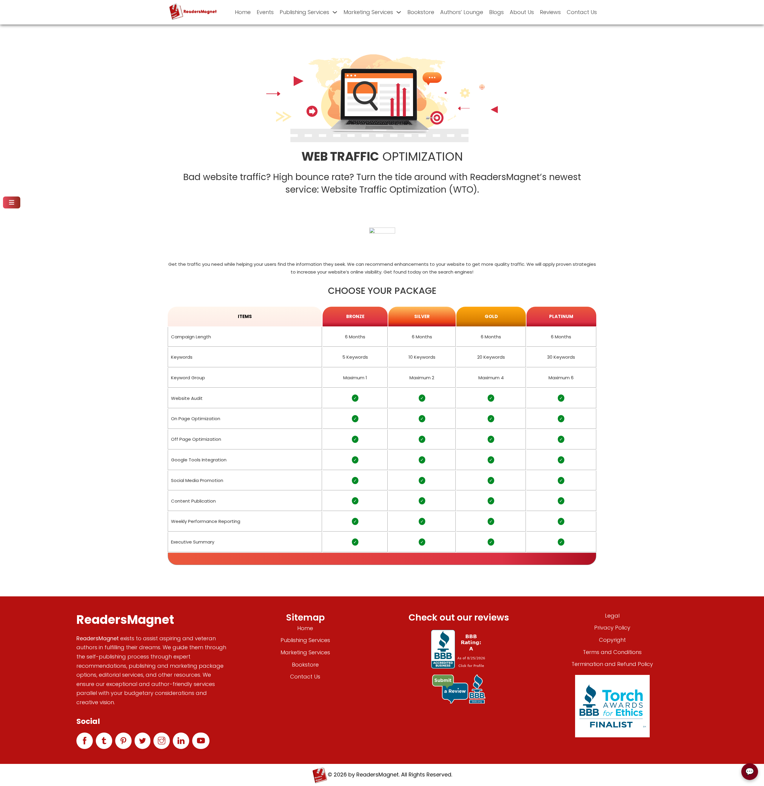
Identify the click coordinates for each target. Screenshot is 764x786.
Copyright (612, 640)
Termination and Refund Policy (612, 664)
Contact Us (582, 12)
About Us (522, 12)
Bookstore (420, 12)
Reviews (550, 12)
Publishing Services (304, 12)
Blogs (496, 12)
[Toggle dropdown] (335, 12)
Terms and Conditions (612, 652)
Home (243, 12)
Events (265, 12)
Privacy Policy (612, 627)
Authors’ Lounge (461, 12)
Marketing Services (368, 12)
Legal (612, 615)
